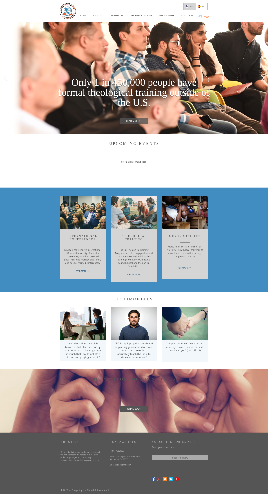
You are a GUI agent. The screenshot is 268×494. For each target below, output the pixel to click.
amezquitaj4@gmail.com (120, 464)
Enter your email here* (164, 447)
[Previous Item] (5, 78)
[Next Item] (262, 78)
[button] (97, 15)
